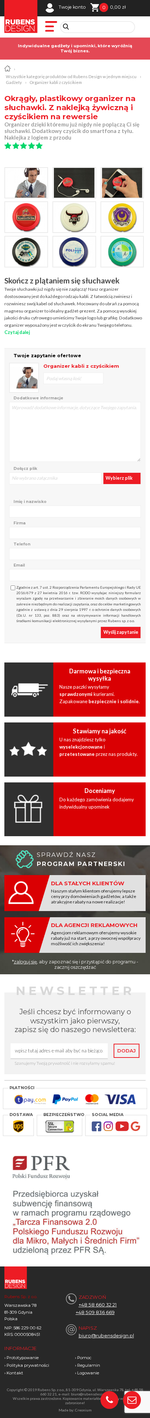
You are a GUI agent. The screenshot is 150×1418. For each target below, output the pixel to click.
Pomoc (84, 1357)
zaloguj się (25, 961)
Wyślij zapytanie (120, 632)
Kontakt (15, 1372)
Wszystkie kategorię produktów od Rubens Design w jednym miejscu (71, 76)
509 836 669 (100, 1312)
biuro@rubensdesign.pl (106, 1335)
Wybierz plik (119, 478)
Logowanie (88, 1372)
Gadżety (14, 82)
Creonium (83, 1410)
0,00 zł (118, 7)
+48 (81, 1312)
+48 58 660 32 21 (98, 1305)
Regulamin (88, 1365)
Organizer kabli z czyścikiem (55, 82)
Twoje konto (72, 7)
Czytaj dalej (17, 332)
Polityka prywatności (28, 1365)
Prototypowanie (23, 1357)
